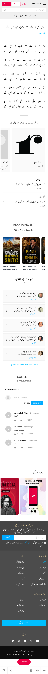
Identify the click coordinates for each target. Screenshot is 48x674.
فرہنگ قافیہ (42, 567)
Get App (7, 4)
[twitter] (31, 641)
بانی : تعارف (20, 567)
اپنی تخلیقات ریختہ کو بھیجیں (38, 584)
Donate (16, 4)
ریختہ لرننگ (42, 605)
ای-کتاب (15, 15)
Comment (37, 403)
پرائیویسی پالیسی (28, 542)
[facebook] (37, 641)
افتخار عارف (42, 33)
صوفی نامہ (43, 600)
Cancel (27, 403)
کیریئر (22, 579)
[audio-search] (5, 10)
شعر (30, 15)
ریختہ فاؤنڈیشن (20, 562)
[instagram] (19, 641)
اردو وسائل (42, 579)
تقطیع (44, 573)
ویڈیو (21, 15)
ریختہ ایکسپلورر (20, 584)
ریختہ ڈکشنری (20, 605)
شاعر (34, 15)
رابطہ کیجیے (21, 573)
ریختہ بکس (21, 611)
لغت (26, 15)
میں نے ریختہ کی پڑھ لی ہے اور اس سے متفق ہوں (24, 544)
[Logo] (36, 3)
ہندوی (22, 600)
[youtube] (25, 641)
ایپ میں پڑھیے (24, 662)
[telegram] (12, 641)
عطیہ (44, 562)
